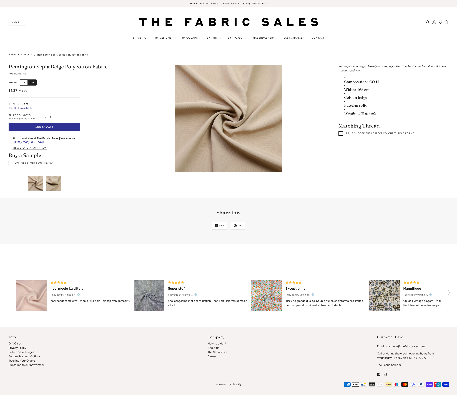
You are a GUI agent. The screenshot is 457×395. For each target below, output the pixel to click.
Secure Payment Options (24, 356)
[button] (449, 291)
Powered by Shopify (228, 384)
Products (26, 54)
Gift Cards (15, 343)
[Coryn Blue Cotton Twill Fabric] (149, 295)
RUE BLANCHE (17, 73)
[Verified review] (78, 294)
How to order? (217, 343)
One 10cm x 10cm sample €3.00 (34, 162)
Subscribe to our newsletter (26, 365)
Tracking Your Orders (22, 360)
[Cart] (447, 22)
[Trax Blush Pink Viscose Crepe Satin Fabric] (31, 295)
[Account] (434, 22)
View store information (29, 148)
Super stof (176, 288)
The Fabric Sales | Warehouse (56, 138)
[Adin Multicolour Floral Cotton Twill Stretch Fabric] (266, 295)
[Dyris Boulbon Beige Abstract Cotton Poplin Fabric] (384, 295)
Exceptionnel (296, 288)
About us (213, 347)
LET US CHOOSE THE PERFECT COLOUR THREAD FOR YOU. (381, 133)
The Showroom (217, 352)
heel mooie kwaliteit (67, 288)
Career (212, 356)
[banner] (228, 21)
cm (32, 82)
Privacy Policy (17, 347)
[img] (428, 22)
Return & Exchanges (21, 352)
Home (12, 54)
